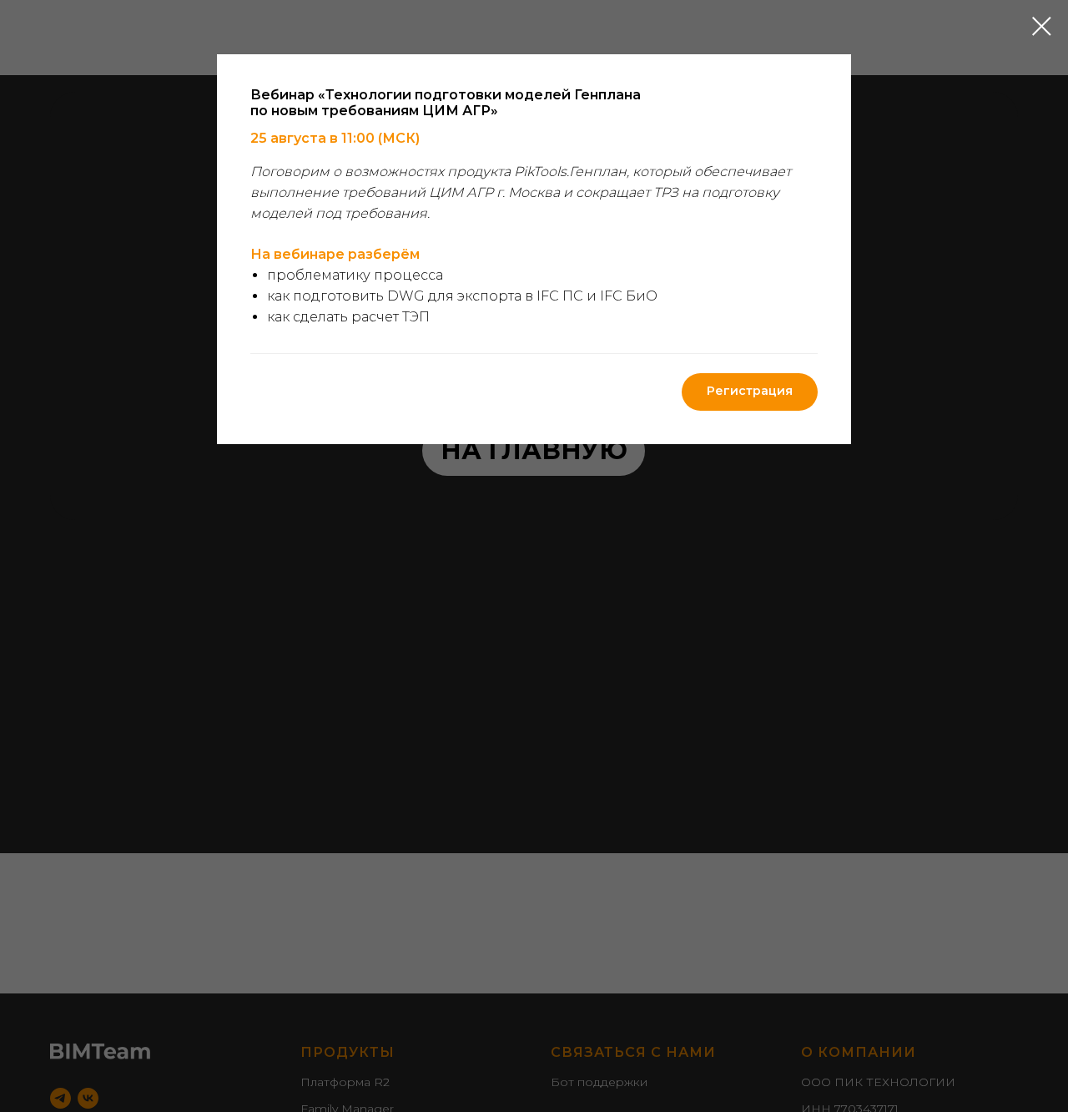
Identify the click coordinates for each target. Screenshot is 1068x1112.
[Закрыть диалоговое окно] (1042, 26)
